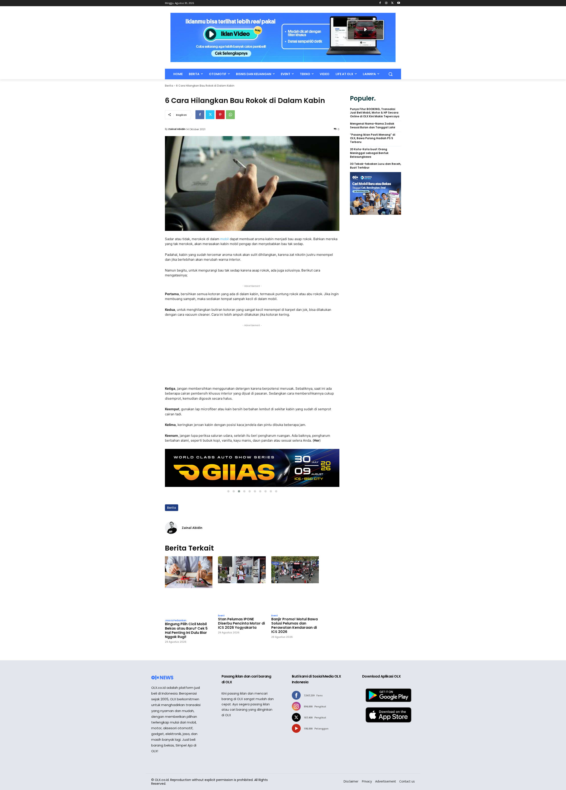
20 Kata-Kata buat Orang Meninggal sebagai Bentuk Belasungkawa (369, 153)
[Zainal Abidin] (171, 528)
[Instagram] (386, 3)
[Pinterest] (220, 114)
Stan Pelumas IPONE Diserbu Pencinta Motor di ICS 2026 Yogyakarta (241, 623)
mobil (225, 239)
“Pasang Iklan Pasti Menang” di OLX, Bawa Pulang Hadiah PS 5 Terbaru (372, 138)
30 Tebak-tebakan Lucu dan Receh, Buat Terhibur (375, 165)
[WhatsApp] (230, 114)
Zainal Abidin (176, 129)
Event (221, 616)
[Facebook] (380, 3)
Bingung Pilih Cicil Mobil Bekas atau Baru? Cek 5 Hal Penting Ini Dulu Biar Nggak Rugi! (186, 630)
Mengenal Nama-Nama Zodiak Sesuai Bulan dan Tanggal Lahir (372, 125)
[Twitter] (392, 3)
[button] (390, 74)
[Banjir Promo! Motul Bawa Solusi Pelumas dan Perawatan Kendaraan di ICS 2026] (295, 583)
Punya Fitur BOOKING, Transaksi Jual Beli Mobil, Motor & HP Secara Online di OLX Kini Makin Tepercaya (374, 112)
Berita (169, 85)
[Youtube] (398, 3)
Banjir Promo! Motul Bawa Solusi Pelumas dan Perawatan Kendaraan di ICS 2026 (294, 625)
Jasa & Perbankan (175, 620)
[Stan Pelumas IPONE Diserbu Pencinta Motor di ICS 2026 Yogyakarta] (242, 583)
